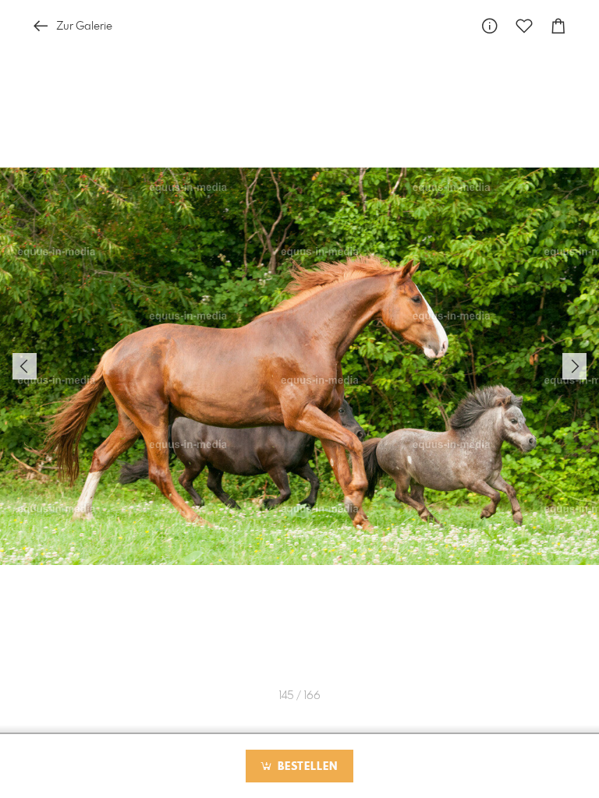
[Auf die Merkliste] (524, 26)
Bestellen (306, 766)
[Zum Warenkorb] (558, 26)
